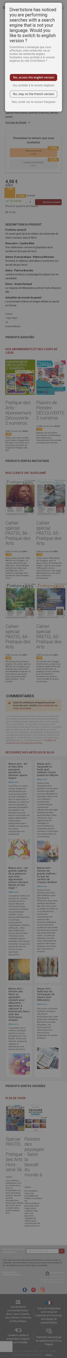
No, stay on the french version (33, 94)
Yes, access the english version (33, 77)
